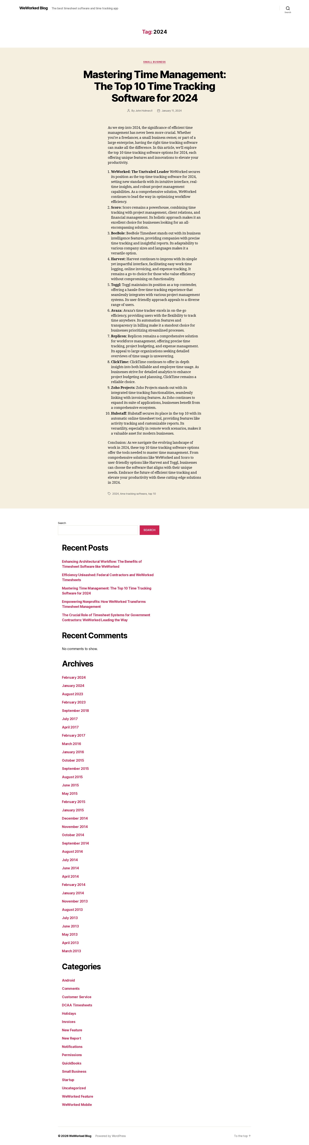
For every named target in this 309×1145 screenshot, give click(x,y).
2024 (115, 493)
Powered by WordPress (110, 1136)
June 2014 (70, 868)
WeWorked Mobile (77, 1105)
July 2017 (70, 719)
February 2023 (74, 702)
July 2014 (70, 860)
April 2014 (70, 876)
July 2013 (70, 918)
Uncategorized (74, 1088)
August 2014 (72, 852)
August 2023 (72, 694)
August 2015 (72, 777)
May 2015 (70, 794)
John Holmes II (143, 110)
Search (62, 523)
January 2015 (73, 810)
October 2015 (73, 760)
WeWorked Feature (77, 1096)
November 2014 (75, 827)
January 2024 (73, 686)
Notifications (72, 1047)
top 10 (152, 493)
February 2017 (73, 735)
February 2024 (74, 677)
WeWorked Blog (33, 8)
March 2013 (71, 951)
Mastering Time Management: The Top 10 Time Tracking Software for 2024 (154, 86)
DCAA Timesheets (77, 1005)
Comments (71, 989)
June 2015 (70, 785)
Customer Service (76, 997)
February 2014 (73, 885)
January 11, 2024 (172, 110)
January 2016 (73, 752)
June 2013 (70, 926)
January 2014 (73, 893)
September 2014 (75, 843)
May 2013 (70, 934)
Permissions (72, 1055)
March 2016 (71, 744)
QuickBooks (71, 1063)
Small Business (154, 62)
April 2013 (70, 943)
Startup (68, 1080)
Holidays (69, 1014)
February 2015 (73, 802)
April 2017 (70, 727)
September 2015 (75, 769)
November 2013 (75, 901)
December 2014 (75, 818)
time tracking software (133, 493)
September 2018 (75, 711)
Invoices (68, 1022)
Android (68, 980)
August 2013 (72, 910)
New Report (71, 1038)
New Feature (72, 1030)
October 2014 (73, 835)
